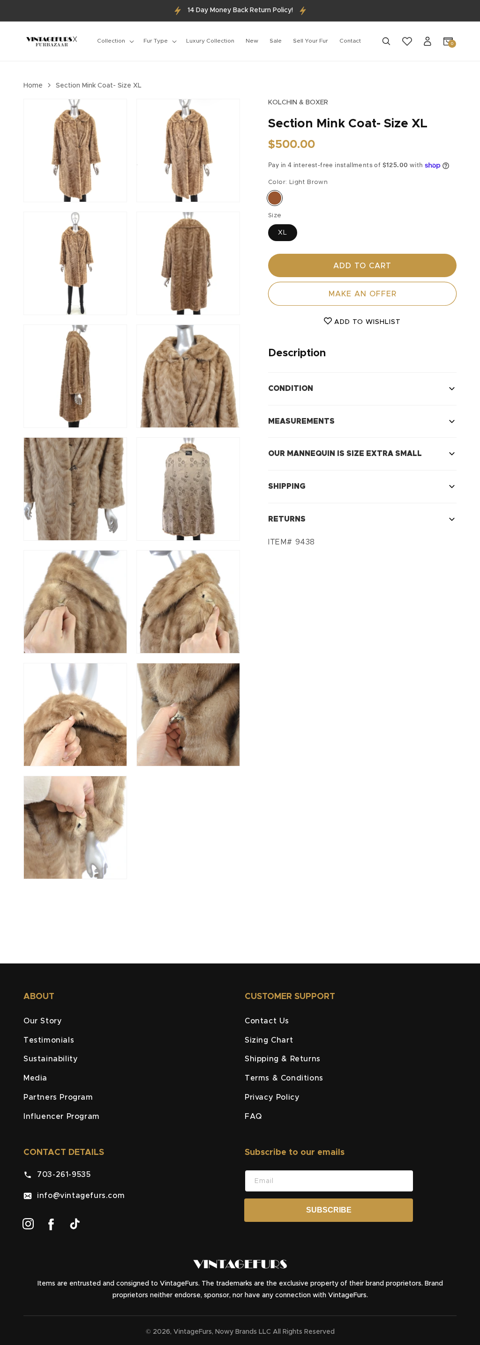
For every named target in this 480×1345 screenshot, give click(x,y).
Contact (350, 41)
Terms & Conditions (284, 1078)
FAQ (253, 1116)
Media (35, 1078)
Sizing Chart (269, 1040)
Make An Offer (363, 294)
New (252, 41)
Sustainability (50, 1059)
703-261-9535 (61, 1174)
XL (282, 232)
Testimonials (48, 1040)
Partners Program (58, 1097)
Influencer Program (61, 1116)
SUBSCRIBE (329, 1210)
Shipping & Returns (283, 1059)
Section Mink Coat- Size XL (99, 85)
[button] (114, 41)
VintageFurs (192, 1332)
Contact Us (267, 1021)
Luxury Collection (210, 41)
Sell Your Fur (310, 41)
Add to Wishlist (366, 322)
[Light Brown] (274, 198)
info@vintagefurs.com (78, 1195)
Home (33, 85)
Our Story (42, 1021)
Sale (276, 41)
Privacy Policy (272, 1097)
